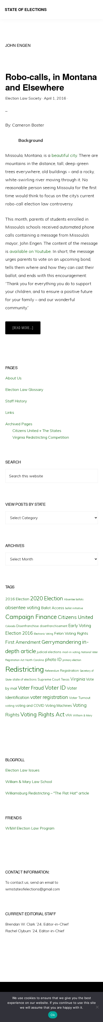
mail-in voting (71, 652)
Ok (53, 1015)
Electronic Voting (43, 633)
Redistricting (24, 669)
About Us (13, 378)
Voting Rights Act (42, 714)
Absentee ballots (74, 599)
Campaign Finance (31, 616)
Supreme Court (49, 679)
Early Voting (79, 625)
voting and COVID (29, 705)
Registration (69, 670)
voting (9, 706)
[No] (97, 1007)
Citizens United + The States (36, 430)
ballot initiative (74, 608)
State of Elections (26, 9)
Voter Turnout (79, 698)
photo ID (53, 659)
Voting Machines (58, 705)
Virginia (77, 678)
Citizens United (75, 617)
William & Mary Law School (28, 781)
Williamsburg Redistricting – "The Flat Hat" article (47, 793)
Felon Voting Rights (71, 633)
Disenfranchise (27, 626)
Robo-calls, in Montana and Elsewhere (51, 81)
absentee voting (22, 607)
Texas (65, 679)
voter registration (49, 697)
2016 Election (17, 598)
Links (9, 412)
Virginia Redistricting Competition (40, 437)
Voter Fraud (31, 688)
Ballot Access (52, 608)
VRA (68, 715)
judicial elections (49, 652)
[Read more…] (26, 329)
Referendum (52, 670)
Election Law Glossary (24, 389)
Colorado (10, 626)
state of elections (24, 679)
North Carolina (34, 660)
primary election (72, 660)
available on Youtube (30, 251)
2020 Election (46, 598)
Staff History (16, 401)
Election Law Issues (22, 770)
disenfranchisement (53, 626)
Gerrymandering (61, 642)
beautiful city (64, 155)
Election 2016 (19, 633)
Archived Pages (18, 423)
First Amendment (22, 642)
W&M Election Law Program (29, 828)
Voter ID (55, 687)
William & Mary (82, 715)
